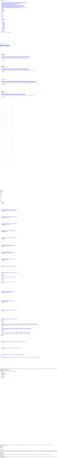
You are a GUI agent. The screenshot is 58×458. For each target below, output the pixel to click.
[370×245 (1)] (6, 121)
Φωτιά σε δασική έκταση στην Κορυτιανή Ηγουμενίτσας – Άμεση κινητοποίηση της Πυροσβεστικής (12, 5)
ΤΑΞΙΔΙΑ (2, 21)
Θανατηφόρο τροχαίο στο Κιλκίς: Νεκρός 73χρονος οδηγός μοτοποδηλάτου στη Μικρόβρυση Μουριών (19, 81)
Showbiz (4, 27)
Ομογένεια (3, 30)
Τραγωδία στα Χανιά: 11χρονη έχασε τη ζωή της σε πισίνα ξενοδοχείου (9, 4)
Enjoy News (3, 325)
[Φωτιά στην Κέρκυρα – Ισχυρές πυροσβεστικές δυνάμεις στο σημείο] (5, 265)
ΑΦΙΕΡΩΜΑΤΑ (3, 18)
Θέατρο (4, 25)
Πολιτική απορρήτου (4, 374)
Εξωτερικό (4, 22)
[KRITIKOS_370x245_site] (6, 105)
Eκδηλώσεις (4, 24)
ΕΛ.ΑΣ (4, 357)
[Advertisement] (29, 38)
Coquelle (3, 280)
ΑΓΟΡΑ (4, 28)
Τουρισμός (4, 23)
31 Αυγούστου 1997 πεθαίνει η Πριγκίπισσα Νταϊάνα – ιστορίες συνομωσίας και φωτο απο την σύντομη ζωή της (14, 2)
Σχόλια (2, 203)
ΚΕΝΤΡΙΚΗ (1, 43)
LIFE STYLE (3, 26)
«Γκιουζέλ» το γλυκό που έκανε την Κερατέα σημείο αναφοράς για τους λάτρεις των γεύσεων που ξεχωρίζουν (9, 217)
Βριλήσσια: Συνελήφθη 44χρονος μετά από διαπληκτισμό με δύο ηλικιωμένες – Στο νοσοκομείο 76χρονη (13, 6)
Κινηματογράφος (5, 19)
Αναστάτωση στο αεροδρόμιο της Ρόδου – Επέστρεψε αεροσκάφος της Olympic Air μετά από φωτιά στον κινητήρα (14, 7)
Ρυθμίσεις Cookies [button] (2, 445)
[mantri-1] (6, 162)
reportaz (2, 79)
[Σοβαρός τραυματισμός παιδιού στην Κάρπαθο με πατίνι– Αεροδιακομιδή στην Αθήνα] (5, 258)
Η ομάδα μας (3, 373)
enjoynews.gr (6, 371)
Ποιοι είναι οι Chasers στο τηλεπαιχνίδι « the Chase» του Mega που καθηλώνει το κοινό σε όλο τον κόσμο (9, 224)
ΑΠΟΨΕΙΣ (3, 20)
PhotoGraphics (14, 371)
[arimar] (6, 129)
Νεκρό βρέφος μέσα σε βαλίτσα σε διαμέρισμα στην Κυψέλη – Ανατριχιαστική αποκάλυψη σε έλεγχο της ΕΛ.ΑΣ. (8, 252)
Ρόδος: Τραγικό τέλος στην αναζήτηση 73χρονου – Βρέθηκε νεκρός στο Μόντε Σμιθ (15, 56)
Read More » (3, 59)
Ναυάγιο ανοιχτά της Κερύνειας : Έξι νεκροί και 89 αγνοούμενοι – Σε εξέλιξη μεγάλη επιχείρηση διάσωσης (13, 354)
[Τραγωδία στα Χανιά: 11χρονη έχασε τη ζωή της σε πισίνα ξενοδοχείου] (5, 271)
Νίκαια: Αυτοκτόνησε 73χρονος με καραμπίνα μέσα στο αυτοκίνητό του (13, 94)
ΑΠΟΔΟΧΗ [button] (6, 445)
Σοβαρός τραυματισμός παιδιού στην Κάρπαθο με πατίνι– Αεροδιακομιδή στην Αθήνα (11, 3)
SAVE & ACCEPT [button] (2, 457)
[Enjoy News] (2, 16)
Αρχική (2, 372)
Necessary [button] (1, 452)
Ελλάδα (3, 29)
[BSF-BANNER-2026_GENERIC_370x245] (6, 154)
